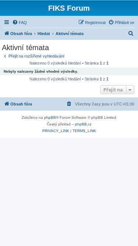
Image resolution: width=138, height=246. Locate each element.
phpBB (50, 117)
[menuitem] (19, 22)
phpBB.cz (83, 124)
